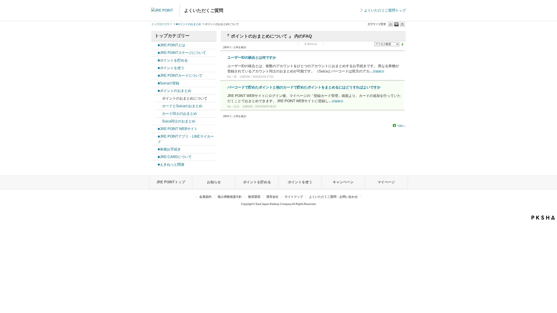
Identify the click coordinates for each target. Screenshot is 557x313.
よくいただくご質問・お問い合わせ (333, 196)
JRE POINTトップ (170, 182)
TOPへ (401, 126)
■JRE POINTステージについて (182, 53)
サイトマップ (294, 196)
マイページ (386, 182)
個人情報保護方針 (230, 196)
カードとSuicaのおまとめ (182, 106)
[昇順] (402, 43)
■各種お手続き (169, 149)
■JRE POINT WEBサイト (178, 129)
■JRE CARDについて (175, 157)
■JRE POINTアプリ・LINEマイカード (186, 139)
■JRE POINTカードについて (180, 75)
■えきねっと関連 (171, 164)
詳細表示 (378, 71)
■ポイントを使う (171, 68)
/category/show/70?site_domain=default (155, 129)
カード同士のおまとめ (179, 113)
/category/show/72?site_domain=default (155, 136)
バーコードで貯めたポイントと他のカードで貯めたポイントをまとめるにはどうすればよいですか (304, 87)
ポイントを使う (300, 182)
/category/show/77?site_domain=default (155, 68)
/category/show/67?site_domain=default (155, 75)
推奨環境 (254, 196)
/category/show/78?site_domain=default (155, 90)
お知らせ (214, 182)
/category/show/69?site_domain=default (155, 149)
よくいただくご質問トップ (385, 10)
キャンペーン (343, 182)
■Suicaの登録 (168, 83)
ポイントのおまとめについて (184, 98)
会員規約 (205, 196)
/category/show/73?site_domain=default (155, 45)
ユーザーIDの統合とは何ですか (251, 57)
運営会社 (272, 196)
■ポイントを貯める (173, 60)
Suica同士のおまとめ (178, 121)
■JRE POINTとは (171, 45)
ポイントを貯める (257, 182)
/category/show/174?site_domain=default (155, 52)
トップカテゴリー (161, 24)
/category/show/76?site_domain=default (155, 60)
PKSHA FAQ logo (543, 217)
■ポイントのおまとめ (188, 24)
